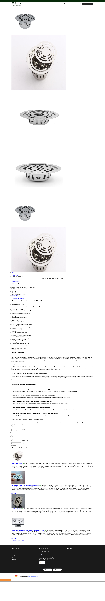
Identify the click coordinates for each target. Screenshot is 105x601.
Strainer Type (13, 332)
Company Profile (62, 4)
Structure (13, 313)
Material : (56, 463)
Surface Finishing (14, 321)
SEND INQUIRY (14, 540)
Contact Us (76, 4)
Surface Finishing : (74, 465)
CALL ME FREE (21, 540)
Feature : (74, 463)
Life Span (13, 342)
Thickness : (61, 465)
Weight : (29, 486)
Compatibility (13, 334)
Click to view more (14, 295)
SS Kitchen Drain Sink (16, 508)
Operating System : (24, 466)
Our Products (69, 4)
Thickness (13, 320)
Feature (12, 327)
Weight (12, 328)
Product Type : (45, 465)
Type (12, 316)
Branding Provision (14, 340)
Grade (12, 336)
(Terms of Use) (40, 575)
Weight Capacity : (42, 466)
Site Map (14, 559)
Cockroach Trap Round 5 (16, 463)
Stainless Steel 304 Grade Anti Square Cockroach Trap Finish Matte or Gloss (27, 530)
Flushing (12, 312)
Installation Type (14, 309)
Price (12, 303)
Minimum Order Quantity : (37, 463)
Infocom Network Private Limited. (33, 576)
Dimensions (13, 343)
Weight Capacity (14, 317)
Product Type (14, 319)
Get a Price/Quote (15, 281)
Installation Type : (62, 466)
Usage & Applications (15, 310)
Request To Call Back (15, 298)
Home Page (55, 4)
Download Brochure (88, 4)
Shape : (32, 465)
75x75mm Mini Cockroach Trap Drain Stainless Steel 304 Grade (25, 485)
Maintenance (13, 339)
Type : (51, 488)
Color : (84, 465)
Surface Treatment (14, 329)
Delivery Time (14, 349)
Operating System (14, 315)
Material (12, 325)
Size (12, 324)
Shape (12, 331)
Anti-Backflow (14, 335)
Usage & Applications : (58, 489)
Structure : (36, 467)
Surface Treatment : (23, 465)
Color (12, 323)
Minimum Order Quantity (15, 304)
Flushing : (21, 467)
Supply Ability (13, 348)
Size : (47, 463)
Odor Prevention (14, 338)
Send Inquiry (22, 298)
